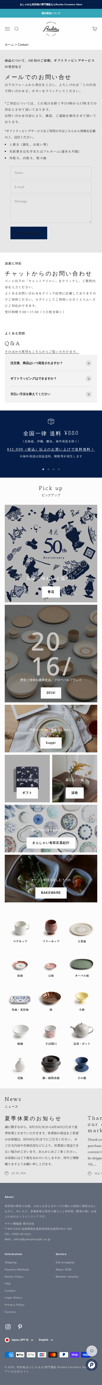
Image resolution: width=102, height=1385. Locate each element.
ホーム (9, 44)
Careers (10, 1311)
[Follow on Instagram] (8, 1327)
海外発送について (51, 13)
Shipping (11, 1262)
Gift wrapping (65, 1262)
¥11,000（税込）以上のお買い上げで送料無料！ (51, 449)
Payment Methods (17, 1269)
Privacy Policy (15, 1304)
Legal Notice (13, 1297)
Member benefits (67, 1276)
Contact (10, 1290)
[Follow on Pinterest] (20, 1327)
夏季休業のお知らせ (33, 1118)
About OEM (63, 1269)
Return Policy (14, 1276)
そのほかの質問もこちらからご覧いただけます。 (42, 351)
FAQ (8, 1283)
